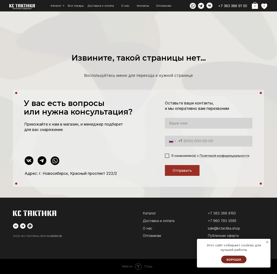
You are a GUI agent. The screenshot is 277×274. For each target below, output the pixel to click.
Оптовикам (163, 5)
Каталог (56, 5)
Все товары (76, 5)
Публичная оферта (223, 235)
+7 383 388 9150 (222, 213)
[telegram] (23, 226)
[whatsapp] (30, 226)
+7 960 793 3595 (222, 221)
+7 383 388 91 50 (232, 6)
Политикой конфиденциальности (224, 155)
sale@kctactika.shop (224, 228)
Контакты (143, 5)
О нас (125, 5)
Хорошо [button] (233, 259)
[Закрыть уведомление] (267, 242)
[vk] (15, 226)
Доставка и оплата (100, 5)
